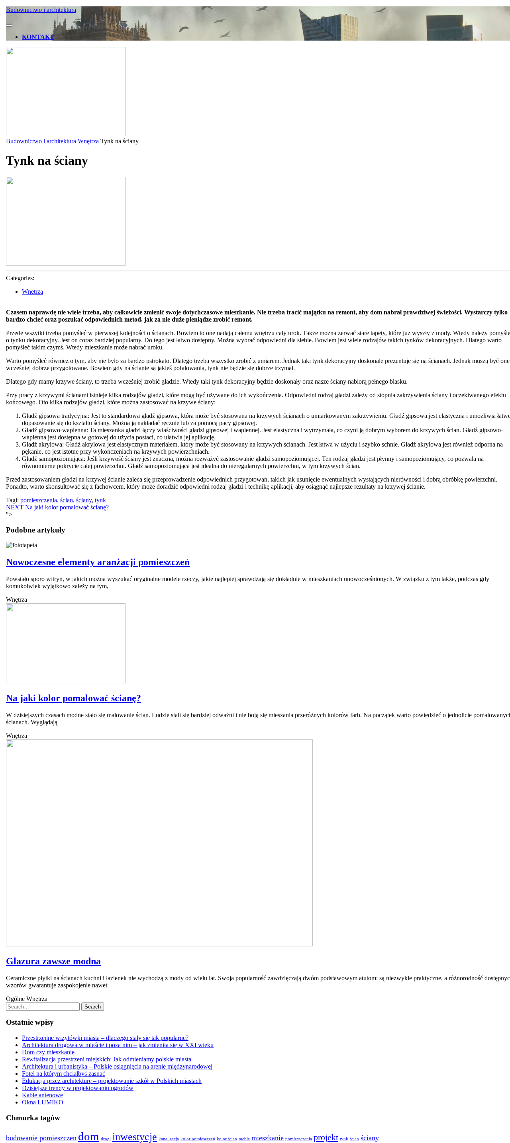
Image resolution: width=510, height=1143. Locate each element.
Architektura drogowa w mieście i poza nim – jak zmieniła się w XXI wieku (118, 1045)
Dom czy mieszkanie (48, 1052)
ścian (66, 500)
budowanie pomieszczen (41, 1138)
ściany (84, 500)
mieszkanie (267, 1138)
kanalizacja (169, 1139)
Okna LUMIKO (42, 1102)
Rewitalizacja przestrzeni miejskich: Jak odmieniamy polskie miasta (106, 1059)
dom (88, 1136)
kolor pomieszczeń (197, 1139)
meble (244, 1139)
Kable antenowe (42, 1095)
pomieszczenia (38, 500)
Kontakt (38, 36)
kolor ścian (227, 1139)
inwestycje (134, 1137)
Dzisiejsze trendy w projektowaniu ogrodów (77, 1087)
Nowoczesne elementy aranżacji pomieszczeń (98, 562)
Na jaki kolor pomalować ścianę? (73, 698)
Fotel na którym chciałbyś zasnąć (63, 1073)
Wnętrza (88, 141)
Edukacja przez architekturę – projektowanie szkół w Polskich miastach (112, 1080)
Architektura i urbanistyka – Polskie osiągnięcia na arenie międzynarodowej (117, 1066)
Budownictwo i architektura (41, 9)
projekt (326, 1137)
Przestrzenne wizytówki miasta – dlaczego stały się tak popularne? (105, 1037)
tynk (100, 500)
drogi (106, 1139)
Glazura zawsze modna (53, 961)
